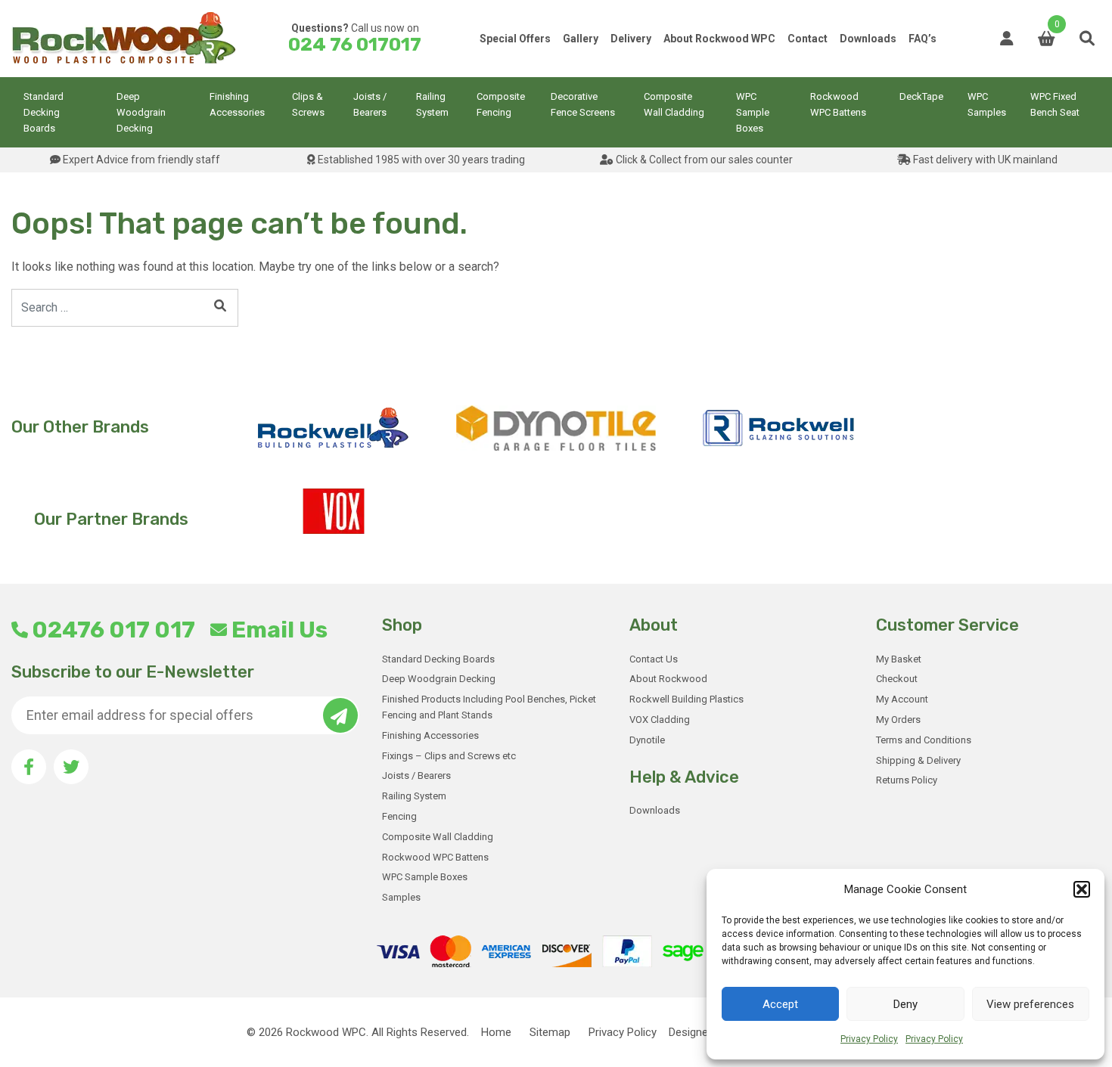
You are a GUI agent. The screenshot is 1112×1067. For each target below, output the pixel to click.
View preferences (1030, 1004)
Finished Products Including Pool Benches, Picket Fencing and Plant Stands (489, 707)
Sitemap (550, 1032)
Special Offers (515, 39)
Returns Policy (906, 780)
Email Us (279, 630)
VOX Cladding (659, 719)
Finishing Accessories (237, 104)
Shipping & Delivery (918, 760)
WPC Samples (987, 104)
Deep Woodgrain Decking (141, 112)
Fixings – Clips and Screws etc (449, 755)
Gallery (580, 39)
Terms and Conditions (923, 740)
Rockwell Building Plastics (686, 699)
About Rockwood (668, 678)
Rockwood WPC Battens (838, 104)
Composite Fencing (501, 104)
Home (496, 1032)
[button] (1081, 889)
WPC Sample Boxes (752, 112)
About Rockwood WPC (719, 39)
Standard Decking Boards (43, 112)
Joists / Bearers (370, 104)
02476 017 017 (113, 630)
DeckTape (921, 96)
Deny (905, 1004)
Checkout (897, 678)
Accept (780, 1004)
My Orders (898, 719)
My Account (902, 699)
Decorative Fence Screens (583, 104)
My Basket (898, 659)
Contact (807, 39)
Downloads (868, 39)
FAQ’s (923, 39)
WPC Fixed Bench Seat (1054, 104)
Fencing (399, 816)
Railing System (432, 104)
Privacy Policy (869, 1039)
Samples (401, 897)
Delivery (630, 39)
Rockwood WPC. (327, 1032)
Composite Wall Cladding (674, 104)
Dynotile (647, 740)
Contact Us (653, 659)
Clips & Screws (308, 104)
